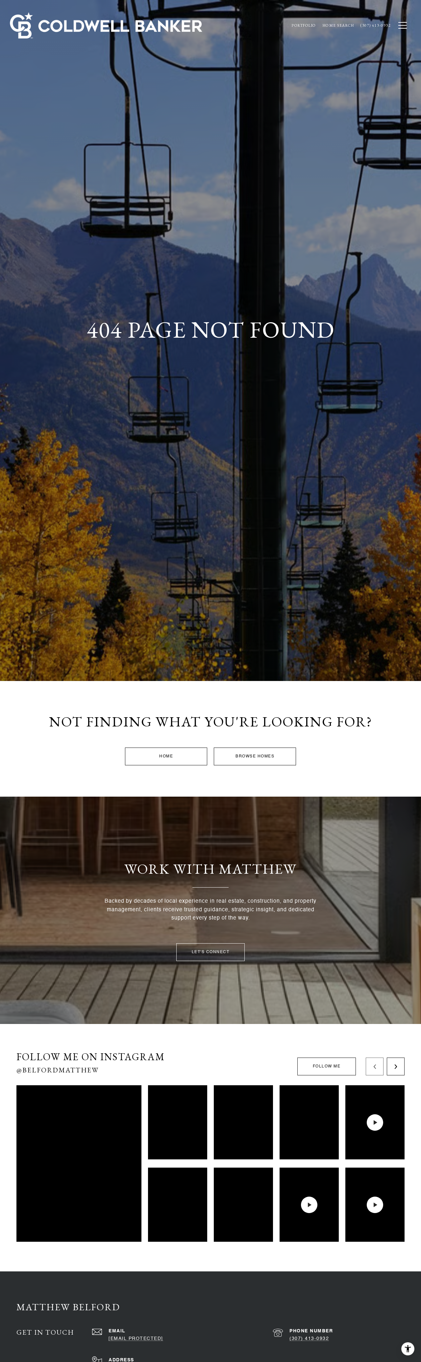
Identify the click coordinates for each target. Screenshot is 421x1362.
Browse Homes (254, 756)
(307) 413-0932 (309, 1338)
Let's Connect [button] (211, 952)
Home (166, 756)
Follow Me (327, 1066)
